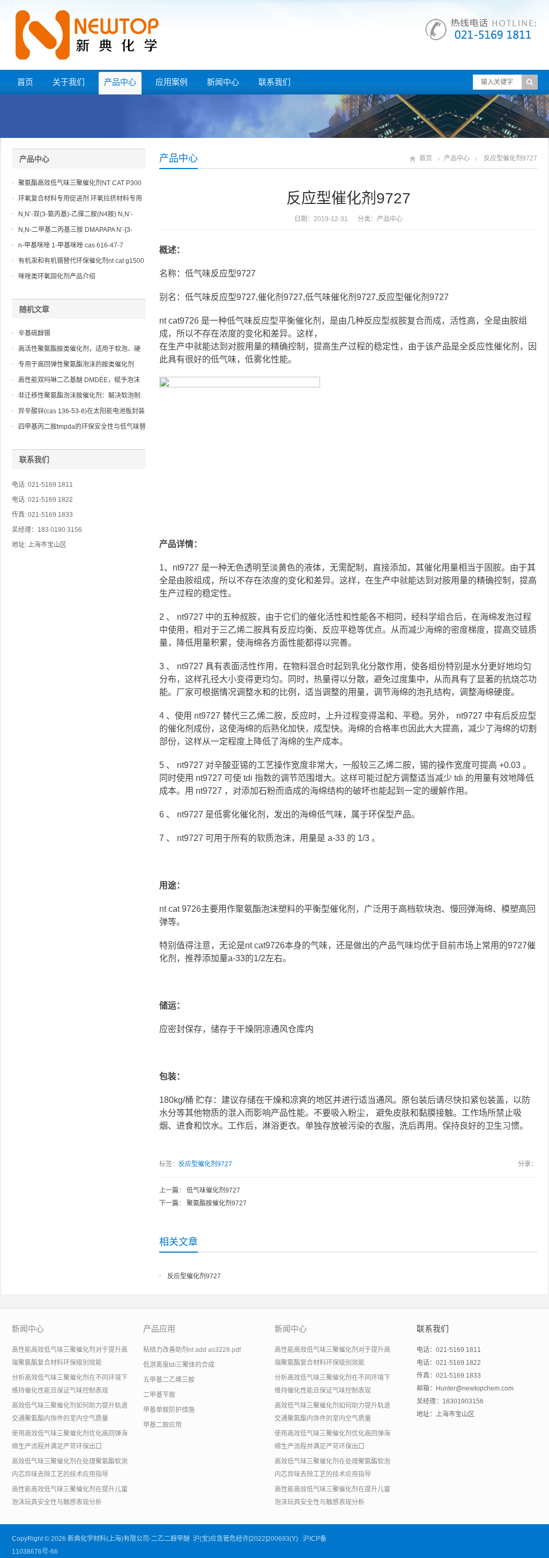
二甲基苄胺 (159, 1395)
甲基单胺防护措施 (169, 1410)
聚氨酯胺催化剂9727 (217, 1203)
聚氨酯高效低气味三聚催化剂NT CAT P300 (80, 183)
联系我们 (274, 81)
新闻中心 (223, 81)
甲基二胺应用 (162, 1425)
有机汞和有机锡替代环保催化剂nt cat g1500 (81, 261)
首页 (25, 81)
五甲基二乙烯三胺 (169, 1380)
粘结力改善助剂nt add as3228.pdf (192, 1350)
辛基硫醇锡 (34, 333)
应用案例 (171, 81)
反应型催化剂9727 (205, 1164)
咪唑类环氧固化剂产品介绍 (56, 276)
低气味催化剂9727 (213, 1190)
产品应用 (159, 1328)
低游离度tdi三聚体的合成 (178, 1365)
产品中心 (120, 81)
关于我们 (69, 81)
